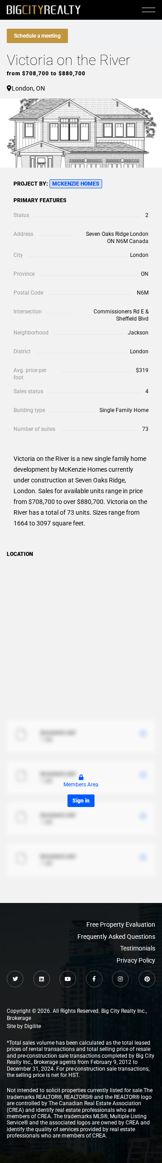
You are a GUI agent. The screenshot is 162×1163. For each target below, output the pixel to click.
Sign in (81, 801)
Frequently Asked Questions (116, 936)
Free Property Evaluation (120, 924)
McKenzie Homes (75, 184)
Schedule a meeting (37, 36)
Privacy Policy (136, 960)
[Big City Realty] (44, 9)
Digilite (32, 1026)
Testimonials (137, 948)
